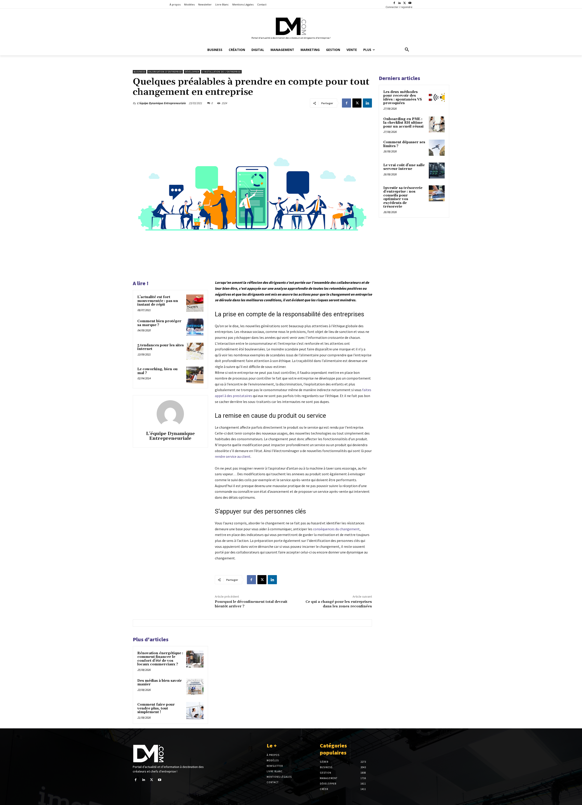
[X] (404, 3)
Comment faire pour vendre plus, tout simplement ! (156, 708)
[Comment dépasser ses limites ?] (437, 148)
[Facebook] (394, 3)
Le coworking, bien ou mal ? (157, 371)
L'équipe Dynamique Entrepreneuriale (161, 103)
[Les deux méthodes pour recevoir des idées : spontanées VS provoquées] (437, 97)
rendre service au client (233, 456)
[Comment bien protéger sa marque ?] (194, 327)
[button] (406, 49)
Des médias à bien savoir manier (159, 683)
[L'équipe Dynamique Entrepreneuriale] (170, 414)
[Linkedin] (399, 3)
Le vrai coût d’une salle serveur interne (404, 167)
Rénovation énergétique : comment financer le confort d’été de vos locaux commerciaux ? (160, 659)
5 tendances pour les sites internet (160, 347)
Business (139, 71)
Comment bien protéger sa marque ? (159, 323)
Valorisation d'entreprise (165, 71)
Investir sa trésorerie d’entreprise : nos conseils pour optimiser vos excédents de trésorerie (402, 197)
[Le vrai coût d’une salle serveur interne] (437, 171)
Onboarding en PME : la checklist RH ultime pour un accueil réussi (403, 123)
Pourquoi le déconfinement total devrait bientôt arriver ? (251, 603)
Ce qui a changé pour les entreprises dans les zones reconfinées (339, 603)
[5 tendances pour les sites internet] (194, 351)
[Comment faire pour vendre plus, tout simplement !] (194, 710)
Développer (192, 71)
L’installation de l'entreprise (221, 71)
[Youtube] (409, 3)
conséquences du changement (336, 529)
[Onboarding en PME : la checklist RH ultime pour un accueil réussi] (437, 124)
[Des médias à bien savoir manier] (194, 686)
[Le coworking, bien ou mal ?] (194, 375)
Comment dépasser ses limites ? (404, 144)
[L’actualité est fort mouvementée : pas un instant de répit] (194, 303)
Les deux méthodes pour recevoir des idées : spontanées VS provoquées (402, 98)
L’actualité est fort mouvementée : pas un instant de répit (157, 301)
